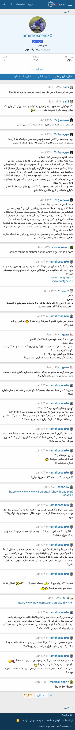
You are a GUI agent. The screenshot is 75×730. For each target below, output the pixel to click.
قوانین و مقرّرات (53, 720)
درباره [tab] (17, 76)
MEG (66, 598)
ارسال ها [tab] (27, 76)
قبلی (39, 695)
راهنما (24, 720)
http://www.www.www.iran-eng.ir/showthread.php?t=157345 (41, 494)
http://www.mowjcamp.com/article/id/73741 (45, 603)
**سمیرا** (63, 291)
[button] (70, 4)
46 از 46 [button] (28, 695)
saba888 (63, 487)
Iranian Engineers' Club (56, 726)
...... (30, 45)
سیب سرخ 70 (61, 120)
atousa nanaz (60, 247)
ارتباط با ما (68, 720)
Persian (65, 715)
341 (69, 60)
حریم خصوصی (36, 720)
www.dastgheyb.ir (62, 277)
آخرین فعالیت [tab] (43, 76)
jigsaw (65, 335)
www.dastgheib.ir (62, 281)
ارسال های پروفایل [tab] (63, 76)
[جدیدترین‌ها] (11, 4)
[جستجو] (4, 4)
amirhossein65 (59, 262)
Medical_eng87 (59, 682)
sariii (66, 87)
